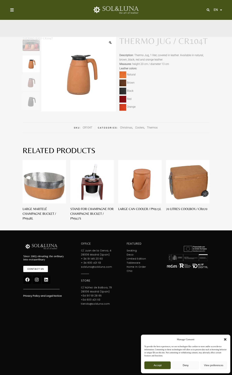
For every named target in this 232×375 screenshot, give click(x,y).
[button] (225, 339)
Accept (158, 365)
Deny (186, 365)
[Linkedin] (46, 279)
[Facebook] (27, 279)
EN (216, 10)
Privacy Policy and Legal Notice (42, 296)
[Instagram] (37, 279)
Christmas (126, 127)
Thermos (152, 127)
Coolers (139, 127)
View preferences (213, 365)
